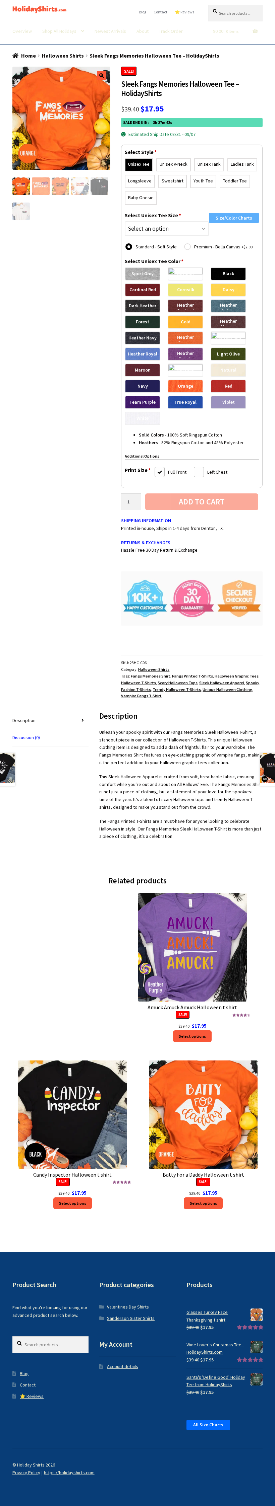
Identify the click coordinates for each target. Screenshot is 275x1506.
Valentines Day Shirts (128, 1307)
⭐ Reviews (184, 11)
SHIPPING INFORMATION (146, 521)
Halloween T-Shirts (138, 682)
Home (28, 55)
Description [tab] (24, 720)
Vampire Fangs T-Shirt (141, 695)
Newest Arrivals (110, 31)
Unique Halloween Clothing (227, 689)
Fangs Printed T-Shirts (192, 676)
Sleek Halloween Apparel (221, 682)
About (142, 31)
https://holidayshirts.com (69, 1473)
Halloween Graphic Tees (237, 676)
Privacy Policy (26, 1473)
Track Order (171, 31)
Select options (192, 1036)
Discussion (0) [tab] (26, 737)
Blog (142, 11)
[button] (101, 75)
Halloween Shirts (63, 55)
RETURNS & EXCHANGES (145, 543)
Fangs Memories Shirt (150, 676)
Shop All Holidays (59, 31)
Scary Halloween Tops (178, 682)
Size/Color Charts (234, 218)
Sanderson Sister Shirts (131, 1318)
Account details (122, 1366)
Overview (22, 31)
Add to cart (202, 501)
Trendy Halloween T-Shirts (177, 689)
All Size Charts (208, 1425)
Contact (160, 11)
